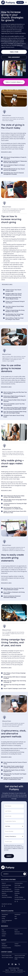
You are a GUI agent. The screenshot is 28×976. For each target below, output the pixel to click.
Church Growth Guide (20, 955)
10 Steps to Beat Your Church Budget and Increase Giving (13, 294)
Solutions (4, 893)
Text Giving (4, 895)
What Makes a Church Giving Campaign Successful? (14, 673)
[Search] (24, 874)
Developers (4, 945)
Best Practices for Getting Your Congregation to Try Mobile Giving (12, 508)
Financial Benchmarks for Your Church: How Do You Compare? (14, 169)
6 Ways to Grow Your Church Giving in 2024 (13, 290)
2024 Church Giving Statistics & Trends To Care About (14, 158)
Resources (17, 931)
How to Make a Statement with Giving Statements (14, 592)
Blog (3, 929)
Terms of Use (20, 970)
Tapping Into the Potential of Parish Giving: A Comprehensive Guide (13, 778)
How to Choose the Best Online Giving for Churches (14, 400)
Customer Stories (19, 933)
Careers (3, 935)
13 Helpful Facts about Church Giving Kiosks (13, 416)
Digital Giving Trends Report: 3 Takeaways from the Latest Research (15, 161)
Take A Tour (14, 52)
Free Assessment (14, 57)
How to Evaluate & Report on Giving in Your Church (14, 165)
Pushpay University (6, 947)
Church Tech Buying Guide (19, 958)
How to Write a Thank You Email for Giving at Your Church (14, 318)
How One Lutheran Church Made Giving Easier (14, 307)
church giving (10, 24)
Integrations (18, 945)
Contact (16, 943)
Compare (4, 933)
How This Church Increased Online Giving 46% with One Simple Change (14, 412)
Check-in (4, 883)
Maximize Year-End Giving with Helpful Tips (14, 685)
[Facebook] (9, 964)
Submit (9, 856)
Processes (17, 889)
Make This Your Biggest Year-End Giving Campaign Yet (14, 681)
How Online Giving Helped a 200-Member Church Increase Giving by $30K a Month (15, 408)
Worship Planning (19, 897)
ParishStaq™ (18, 914)
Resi (16, 916)
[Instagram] (12, 964)
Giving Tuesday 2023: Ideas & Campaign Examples (14, 677)
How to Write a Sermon (7, 957)
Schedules (17, 891)
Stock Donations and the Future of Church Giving (15, 763)
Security (7, 970)
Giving (3, 918)
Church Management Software (7, 921)
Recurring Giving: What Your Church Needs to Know (13, 298)
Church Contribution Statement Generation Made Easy (12, 596)
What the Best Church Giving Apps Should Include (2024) (14, 500)
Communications (19, 883)
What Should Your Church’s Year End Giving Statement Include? (13, 589)
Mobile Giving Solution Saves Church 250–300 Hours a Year (15, 512)
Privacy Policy (13, 970)
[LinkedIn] (16, 964)
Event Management (6, 889)
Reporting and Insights (7, 891)
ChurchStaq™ (5, 914)
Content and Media (6, 885)
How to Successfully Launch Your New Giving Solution (14, 404)
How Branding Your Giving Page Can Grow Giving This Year (14, 314)
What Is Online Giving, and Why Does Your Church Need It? (15, 392)
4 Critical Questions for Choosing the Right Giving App (15, 504)
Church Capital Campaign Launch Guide (14, 688)
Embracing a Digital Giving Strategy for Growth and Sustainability (14, 396)
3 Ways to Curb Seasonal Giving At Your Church (15, 302)
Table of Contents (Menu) (13, 82)
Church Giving (5, 887)
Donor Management (19, 887)
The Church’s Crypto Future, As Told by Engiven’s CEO (14, 770)
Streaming (17, 893)
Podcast (4, 931)
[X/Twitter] (19, 964)
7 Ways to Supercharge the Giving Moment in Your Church (14, 311)
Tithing (16, 895)
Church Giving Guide (6, 955)
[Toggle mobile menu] (26, 2)
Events (16, 929)
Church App (17, 885)
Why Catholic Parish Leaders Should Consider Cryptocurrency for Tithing (13, 767)
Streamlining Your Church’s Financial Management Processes (13, 173)
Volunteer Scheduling (7, 897)
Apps (16, 918)
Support (4, 943)
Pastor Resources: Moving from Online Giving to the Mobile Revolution (13, 496)
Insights (4, 916)
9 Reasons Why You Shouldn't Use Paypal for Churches (14, 774)
